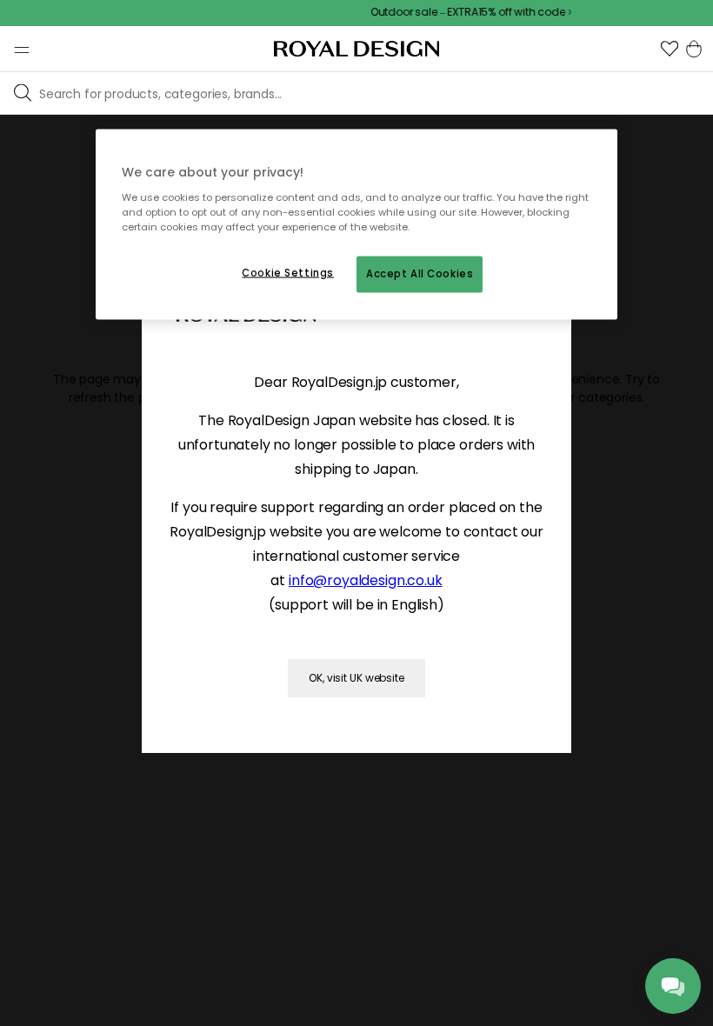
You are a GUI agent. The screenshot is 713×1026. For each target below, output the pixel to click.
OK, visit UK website (356, 677)
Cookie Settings (288, 272)
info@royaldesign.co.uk (365, 580)
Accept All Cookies (419, 273)
